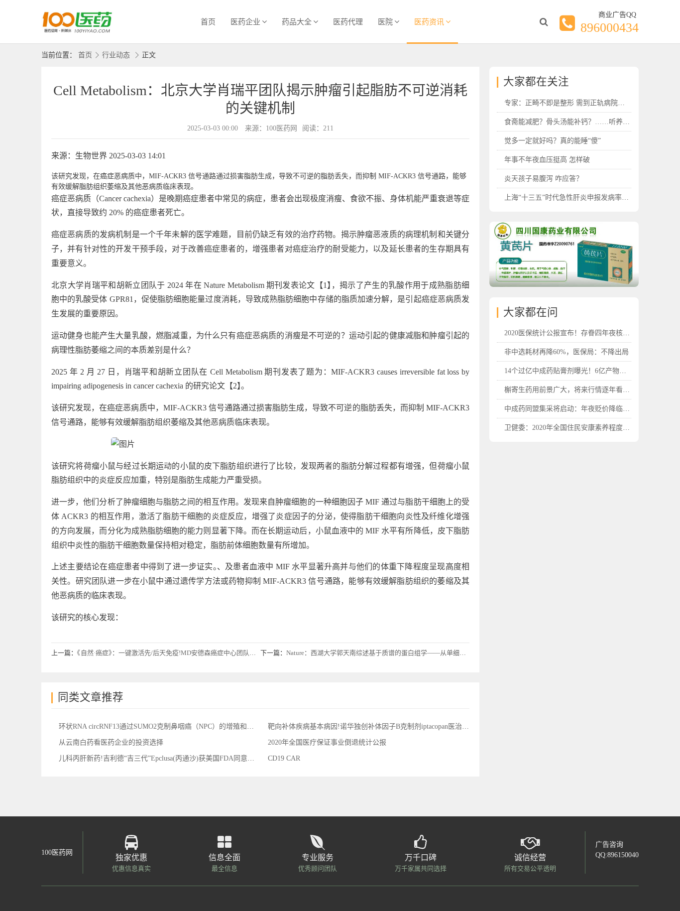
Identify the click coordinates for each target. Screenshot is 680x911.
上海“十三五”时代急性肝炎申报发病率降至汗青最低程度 (591, 197)
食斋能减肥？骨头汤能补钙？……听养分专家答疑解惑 (588, 122)
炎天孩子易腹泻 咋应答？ (543, 178)
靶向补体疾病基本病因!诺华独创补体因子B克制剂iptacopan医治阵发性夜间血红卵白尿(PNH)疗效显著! (424, 726)
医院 (385, 22)
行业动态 (116, 55)
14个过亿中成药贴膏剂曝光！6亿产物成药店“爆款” (582, 371)
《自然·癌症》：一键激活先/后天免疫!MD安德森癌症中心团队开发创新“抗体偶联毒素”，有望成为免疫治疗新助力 (237, 652)
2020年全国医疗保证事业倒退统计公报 (327, 742)
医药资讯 (429, 22)
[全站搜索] (544, 22)
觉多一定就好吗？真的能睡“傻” (552, 140)
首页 (208, 22)
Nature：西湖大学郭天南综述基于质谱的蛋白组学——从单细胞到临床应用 (392, 652)
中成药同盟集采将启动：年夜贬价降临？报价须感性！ (588, 408)
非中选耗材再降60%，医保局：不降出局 (566, 352)
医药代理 (348, 22)
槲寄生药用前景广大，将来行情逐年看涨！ (570, 389)
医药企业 (245, 22)
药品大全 (297, 22)
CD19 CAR (284, 758)
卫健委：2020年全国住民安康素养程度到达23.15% (581, 427)
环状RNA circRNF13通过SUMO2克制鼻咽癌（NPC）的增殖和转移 (160, 726)
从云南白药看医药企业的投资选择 (111, 742)
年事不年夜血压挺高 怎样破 (547, 159)
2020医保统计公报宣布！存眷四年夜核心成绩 (574, 333)
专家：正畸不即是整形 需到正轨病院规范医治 (575, 103)
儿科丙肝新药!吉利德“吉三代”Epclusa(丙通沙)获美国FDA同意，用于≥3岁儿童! (179, 758)
